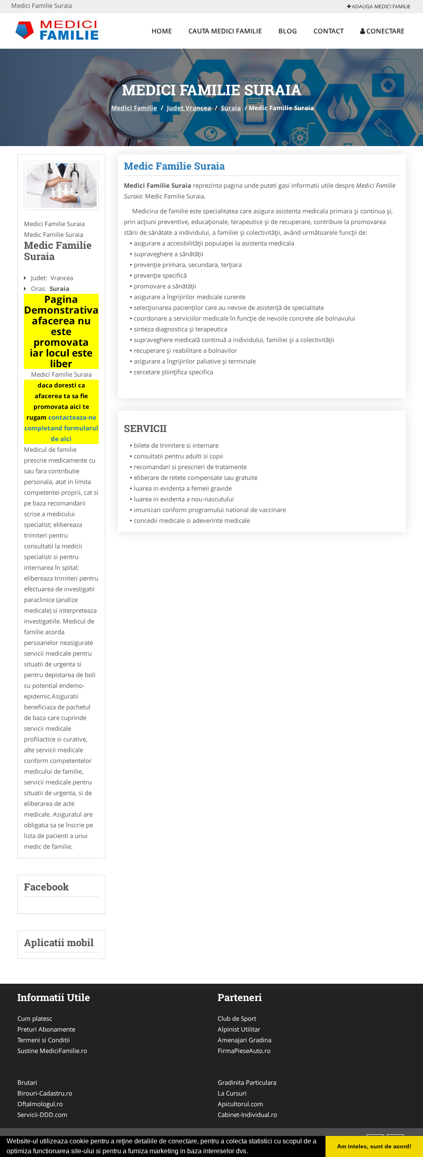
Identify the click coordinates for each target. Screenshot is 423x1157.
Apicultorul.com (240, 1104)
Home (162, 30)
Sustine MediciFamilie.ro (52, 1050)
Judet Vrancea (189, 108)
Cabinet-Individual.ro (247, 1114)
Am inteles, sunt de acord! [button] (374, 1146)
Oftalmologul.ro (40, 1104)
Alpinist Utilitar (239, 1029)
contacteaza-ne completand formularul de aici (61, 428)
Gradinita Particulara (247, 1082)
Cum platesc (34, 1018)
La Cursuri (232, 1093)
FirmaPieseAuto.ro (244, 1050)
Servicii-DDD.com (42, 1114)
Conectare (384, 30)
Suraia (231, 108)
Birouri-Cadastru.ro (44, 1093)
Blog (287, 30)
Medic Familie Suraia (174, 165)
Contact (329, 30)
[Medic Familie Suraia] (61, 185)
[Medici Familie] (65, 30)
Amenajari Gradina (244, 1040)
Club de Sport (237, 1018)
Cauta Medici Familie (225, 30)
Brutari (27, 1082)
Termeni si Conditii (43, 1040)
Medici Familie (134, 108)
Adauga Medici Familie (381, 6)
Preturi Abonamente (46, 1029)
